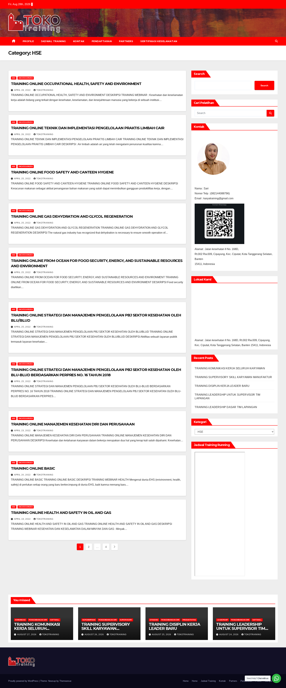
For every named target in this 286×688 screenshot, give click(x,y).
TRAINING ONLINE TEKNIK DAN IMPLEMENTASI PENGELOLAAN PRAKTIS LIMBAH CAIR (87, 128)
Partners (126, 41)
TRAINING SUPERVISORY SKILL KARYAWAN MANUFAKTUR (233, 377)
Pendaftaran (102, 41)
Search (199, 74)
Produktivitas (189, 620)
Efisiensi (154, 620)
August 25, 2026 (162, 634)
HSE (13, 78)
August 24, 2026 (229, 634)
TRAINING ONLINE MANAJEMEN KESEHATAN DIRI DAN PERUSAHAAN (73, 424)
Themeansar (65, 681)
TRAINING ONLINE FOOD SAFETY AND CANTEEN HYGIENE (62, 172)
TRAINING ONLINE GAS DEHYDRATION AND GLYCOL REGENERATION (72, 216)
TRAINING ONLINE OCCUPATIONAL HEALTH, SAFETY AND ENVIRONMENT (76, 84)
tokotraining (44, 90)
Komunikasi (20, 620)
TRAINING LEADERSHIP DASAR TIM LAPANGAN (226, 407)
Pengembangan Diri (38, 620)
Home (186, 681)
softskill (54, 620)
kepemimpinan (88, 620)
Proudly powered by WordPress (23, 681)
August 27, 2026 (27, 634)
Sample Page (271, 681)
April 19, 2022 (22, 519)
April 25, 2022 (22, 178)
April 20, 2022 (22, 475)
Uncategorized (26, 78)
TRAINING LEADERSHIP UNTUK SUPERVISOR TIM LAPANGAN (240, 628)
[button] (276, 41)
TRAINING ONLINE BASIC (33, 468)
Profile (28, 41)
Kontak (78, 41)
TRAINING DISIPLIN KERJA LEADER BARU (222, 386)
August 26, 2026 (94, 634)
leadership (222, 620)
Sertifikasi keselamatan (158, 41)
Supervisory (126, 620)
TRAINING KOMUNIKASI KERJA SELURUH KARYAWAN (230, 368)
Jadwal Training (53, 41)
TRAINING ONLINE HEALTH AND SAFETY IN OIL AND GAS (61, 512)
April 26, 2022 (22, 134)
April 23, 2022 (22, 430)
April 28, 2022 (22, 90)
